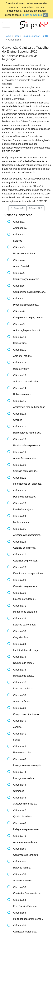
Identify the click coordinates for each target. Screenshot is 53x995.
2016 (45, 36)
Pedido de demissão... (25, 496)
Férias (16, 739)
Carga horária (20, 637)
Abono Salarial (21, 266)
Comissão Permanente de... (27, 893)
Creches (17, 420)
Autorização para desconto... (28, 330)
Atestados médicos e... (25, 803)
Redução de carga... (23, 663)
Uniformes (18, 791)
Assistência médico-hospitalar (29, 407)
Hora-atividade (21, 368)
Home (8, 36)
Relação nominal (22, 867)
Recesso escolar (22, 752)
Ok (45, 15)
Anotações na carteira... (25, 458)
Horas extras (19, 343)
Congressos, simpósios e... (27, 714)
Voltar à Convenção (18, 215)
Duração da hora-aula (24, 624)
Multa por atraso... (22, 522)
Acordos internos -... (23, 880)
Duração (17, 241)
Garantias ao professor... (26, 560)
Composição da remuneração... (29, 292)
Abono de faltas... (22, 701)
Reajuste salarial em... (25, 253)
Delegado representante (26, 829)
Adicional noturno (22, 356)
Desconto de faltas (23, 688)
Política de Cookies (31, 15)
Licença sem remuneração (27, 765)
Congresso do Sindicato (25, 855)
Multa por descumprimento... (28, 919)
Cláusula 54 (35, 208)
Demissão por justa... (24, 509)
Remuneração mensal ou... (27, 432)
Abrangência (20, 228)
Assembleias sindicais (25, 842)
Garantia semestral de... (25, 471)
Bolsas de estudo (22, 394)
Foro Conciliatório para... (26, 906)
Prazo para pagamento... (26, 304)
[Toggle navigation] (6, 25)
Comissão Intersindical (25, 931)
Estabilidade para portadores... (29, 573)
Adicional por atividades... (26, 381)
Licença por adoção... (24, 599)
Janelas (17, 727)
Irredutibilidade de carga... (26, 650)
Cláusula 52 (18, 208)
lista (17, 36)
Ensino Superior (31, 36)
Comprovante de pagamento (28, 317)
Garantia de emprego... (25, 548)
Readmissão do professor (26, 445)
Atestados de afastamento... (27, 535)
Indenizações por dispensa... (28, 484)
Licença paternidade (24, 778)
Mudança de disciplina (25, 612)
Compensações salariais (26, 279)
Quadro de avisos (22, 816)
